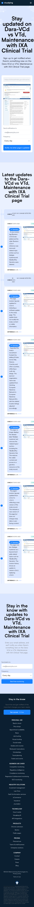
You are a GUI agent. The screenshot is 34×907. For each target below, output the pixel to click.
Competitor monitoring (17, 767)
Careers (17, 859)
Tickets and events (17, 758)
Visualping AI (17, 815)
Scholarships (17, 752)
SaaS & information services (17, 794)
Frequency (6, 136)
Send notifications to (10, 128)
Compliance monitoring (17, 773)
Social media (17, 742)
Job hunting (17, 736)
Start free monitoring (17, 681)
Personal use (17, 841)
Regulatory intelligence (17, 770)
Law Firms (17, 791)
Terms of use (17, 876)
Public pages (17, 833)
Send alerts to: (6, 662)
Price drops (17, 726)
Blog (17, 865)
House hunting (17, 739)
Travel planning (17, 755)
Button (17, 830)
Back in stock (17, 723)
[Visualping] (7, 3)
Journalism (17, 804)
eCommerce (17, 797)
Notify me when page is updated (17, 148)
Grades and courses (17, 746)
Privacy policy (17, 873)
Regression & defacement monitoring (17, 776)
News (17, 733)
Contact (17, 856)
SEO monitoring (17, 779)
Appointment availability (17, 730)
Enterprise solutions (17, 848)
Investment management (17, 788)
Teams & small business (17, 844)
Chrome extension (17, 827)
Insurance (17, 801)
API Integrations (17, 818)
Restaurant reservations (17, 749)
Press (17, 862)
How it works (17, 812)
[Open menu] (31, 3)
